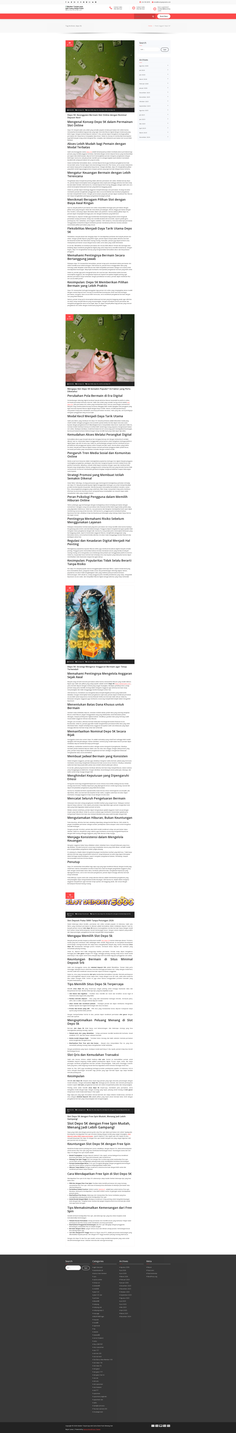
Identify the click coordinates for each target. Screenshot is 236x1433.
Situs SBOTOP (98, 1344)
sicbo (95, 1341)
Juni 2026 (142, 75)
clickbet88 (96, 1286)
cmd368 (96, 1289)
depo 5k (96, 110)
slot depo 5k (80, 110)
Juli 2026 (142, 70)
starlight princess (99, 1406)
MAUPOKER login (98, 1316)
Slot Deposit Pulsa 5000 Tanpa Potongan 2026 (90, 920)
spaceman (96, 1393)
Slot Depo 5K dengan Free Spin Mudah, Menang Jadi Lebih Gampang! (96, 1117)
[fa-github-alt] (83, 2)
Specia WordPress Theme (91, 1429)
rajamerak (96, 1326)
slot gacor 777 (98, 1372)
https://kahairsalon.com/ (123, 684)
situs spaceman (98, 1347)
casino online (97, 1279)
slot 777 (96, 1350)
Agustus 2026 (143, 66)
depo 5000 (90, 110)
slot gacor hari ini (98, 1375)
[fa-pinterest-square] (95, 2)
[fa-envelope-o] (89, 2)
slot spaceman (98, 1384)
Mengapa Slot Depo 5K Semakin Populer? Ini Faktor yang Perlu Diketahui (98, 390)
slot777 (95, 1390)
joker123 (96, 1292)
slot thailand (97, 1387)
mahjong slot (97, 1307)
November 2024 (144, 137)
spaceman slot (98, 1400)
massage (96, 1313)
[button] (153, 16)
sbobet (95, 1332)
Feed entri (150, 1270)
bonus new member (100, 1273)
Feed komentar (152, 1273)
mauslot (96, 1320)
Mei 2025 (142, 124)
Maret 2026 (143, 79)
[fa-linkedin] (68, 2)
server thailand (98, 1338)
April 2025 (142, 128)
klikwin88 (96, 1301)
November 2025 (144, 97)
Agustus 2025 (143, 110)
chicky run (96, 1283)
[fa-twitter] (71, 2)
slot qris (86, 914)
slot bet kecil (97, 1356)
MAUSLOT (102, 1189)
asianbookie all (98, 1270)
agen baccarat (98, 1267)
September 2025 (144, 106)
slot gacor (96, 1369)
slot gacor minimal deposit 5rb (121, 914)
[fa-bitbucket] (86, 2)
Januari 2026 (143, 88)
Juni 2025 (142, 119)
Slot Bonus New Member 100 (102, 1359)
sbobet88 (96, 1335)
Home (150, 26)
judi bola (96, 1298)
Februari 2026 (144, 84)
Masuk (149, 1267)
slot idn (95, 1378)
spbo (95, 1403)
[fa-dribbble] (80, 2)
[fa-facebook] (65, 2)
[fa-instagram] (77, 2)
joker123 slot (97, 1295)
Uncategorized (81, 1110)
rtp (94, 1329)
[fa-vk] (92, 2)
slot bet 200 (97, 1353)
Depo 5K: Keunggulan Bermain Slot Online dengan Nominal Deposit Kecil (97, 116)
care (94, 1276)
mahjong (96, 1304)
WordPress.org (152, 1276)
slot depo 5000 (103, 110)
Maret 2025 (143, 133)
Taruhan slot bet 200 (100, 1409)
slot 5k (101, 384)
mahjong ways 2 (98, 1310)
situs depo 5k (101, 914)
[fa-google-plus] (75, 2)
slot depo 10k (97, 1363)
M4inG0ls (71, 110)
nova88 (95, 1323)
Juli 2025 (142, 115)
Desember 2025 (144, 93)
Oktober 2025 (144, 101)
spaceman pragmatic (100, 1396)
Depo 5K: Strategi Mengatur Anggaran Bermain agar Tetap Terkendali (97, 668)
